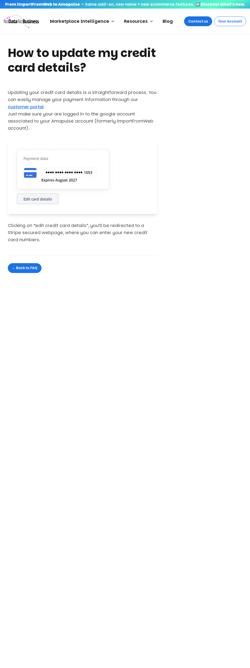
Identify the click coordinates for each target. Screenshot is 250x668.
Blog (168, 21)
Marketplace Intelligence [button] (79, 21)
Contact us (198, 21)
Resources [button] (136, 21)
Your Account (230, 21)
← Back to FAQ (24, 267)
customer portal (26, 107)
